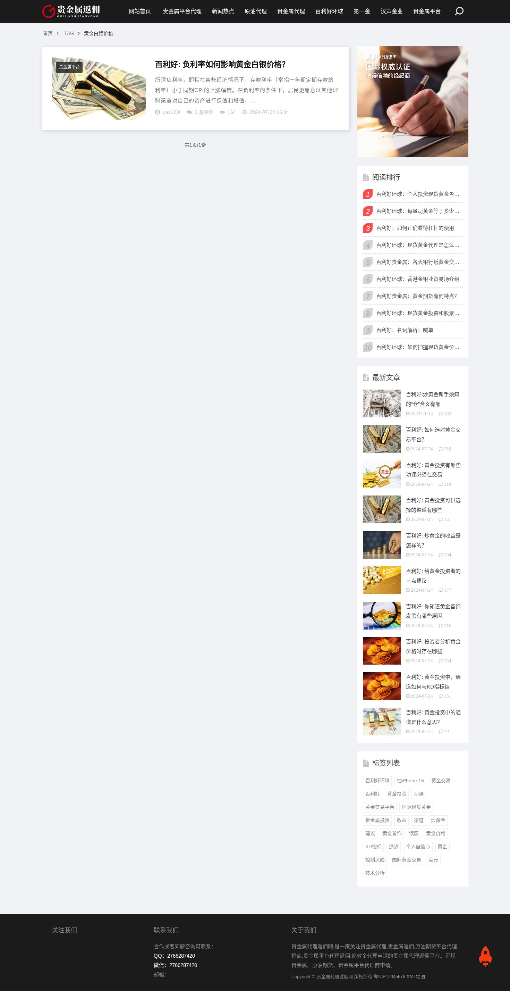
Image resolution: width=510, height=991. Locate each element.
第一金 (362, 11)
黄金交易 (441, 780)
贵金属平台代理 (182, 11)
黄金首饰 (392, 833)
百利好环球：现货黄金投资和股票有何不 (418, 313)
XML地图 (416, 976)
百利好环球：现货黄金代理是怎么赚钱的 (418, 245)
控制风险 (375, 860)
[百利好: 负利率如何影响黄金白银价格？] (99, 88)
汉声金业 (392, 11)
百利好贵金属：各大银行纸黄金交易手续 (418, 262)
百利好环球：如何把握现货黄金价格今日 (418, 347)
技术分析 (375, 873)
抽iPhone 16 (410, 780)
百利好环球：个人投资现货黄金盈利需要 (418, 194)
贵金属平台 (427, 11)
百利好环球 (329, 11)
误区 (414, 833)
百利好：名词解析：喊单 (404, 330)
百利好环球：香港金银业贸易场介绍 (417, 279)
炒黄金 (438, 820)
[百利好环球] (412, 101)
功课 (419, 794)
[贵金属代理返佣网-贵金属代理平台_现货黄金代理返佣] (71, 11)
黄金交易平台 (379, 807)
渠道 (419, 820)
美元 (433, 860)
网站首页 (140, 11)
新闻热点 (223, 11)
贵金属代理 (291, 11)
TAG (69, 33)
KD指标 (373, 846)
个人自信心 (418, 846)
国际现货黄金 (416, 807)
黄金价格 (435, 833)
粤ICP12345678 (389, 976)
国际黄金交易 (406, 860)
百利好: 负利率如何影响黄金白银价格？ (222, 64)
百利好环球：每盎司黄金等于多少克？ (418, 211)
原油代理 (256, 11)
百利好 (372, 794)
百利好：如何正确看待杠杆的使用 (415, 228)
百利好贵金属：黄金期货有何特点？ (417, 296)
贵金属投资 (377, 820)
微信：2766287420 (175, 965)
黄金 (442, 846)
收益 (402, 820)
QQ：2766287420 (174, 956)
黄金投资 (397, 794)
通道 (394, 846)
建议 (370, 833)
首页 (48, 33)
